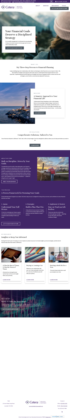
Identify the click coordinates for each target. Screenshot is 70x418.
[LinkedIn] (51, 1)
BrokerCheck (48, 417)
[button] (38, 5)
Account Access (62, 1)
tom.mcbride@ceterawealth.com (24, 2)
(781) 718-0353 (64, 406)
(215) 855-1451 (7, 2)
